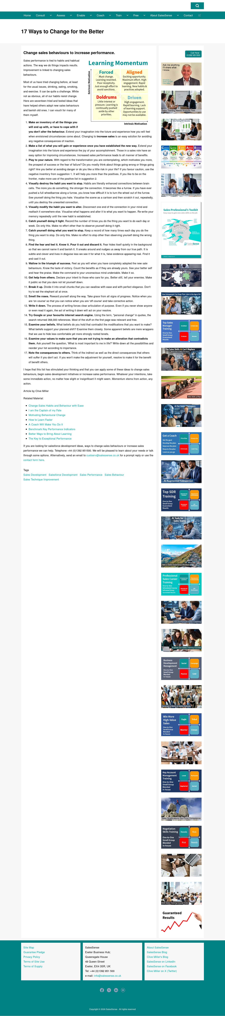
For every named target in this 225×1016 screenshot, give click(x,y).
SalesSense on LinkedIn (161, 961)
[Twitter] (109, 990)
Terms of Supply (32, 966)
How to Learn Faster (40, 420)
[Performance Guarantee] (181, 921)
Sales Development (34, 475)
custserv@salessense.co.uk (102, 455)
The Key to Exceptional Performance (50, 438)
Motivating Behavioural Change (47, 415)
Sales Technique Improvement (41, 479)
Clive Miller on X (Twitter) (162, 971)
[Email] (123, 990)
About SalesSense (158, 947)
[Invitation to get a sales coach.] (181, 443)
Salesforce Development (63, 475)
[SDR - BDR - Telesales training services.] (181, 499)
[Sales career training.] (181, 584)
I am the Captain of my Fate (45, 410)
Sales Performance (91, 475)
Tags (26, 470)
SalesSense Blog (157, 952)
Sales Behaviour (114, 475)
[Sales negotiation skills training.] (181, 837)
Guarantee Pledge (34, 952)
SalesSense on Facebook (162, 966)
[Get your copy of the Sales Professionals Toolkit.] (181, 230)
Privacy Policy (31, 957)
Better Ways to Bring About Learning (50, 434)
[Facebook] (102, 990)
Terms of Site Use (34, 961)
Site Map (28, 947)
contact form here (33, 460)
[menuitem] (27, 15)
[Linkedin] (116, 990)
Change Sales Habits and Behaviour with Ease (56, 405)
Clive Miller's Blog (157, 957)
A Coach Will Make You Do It (46, 424)
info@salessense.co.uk (107, 975)
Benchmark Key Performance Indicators (52, 429)
